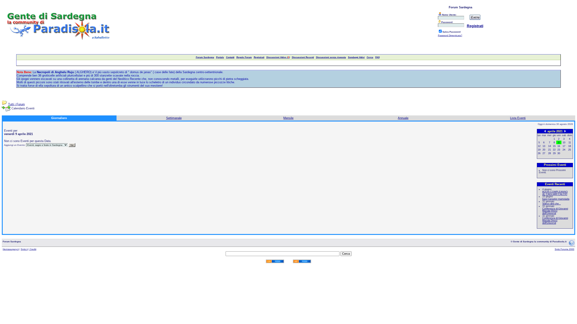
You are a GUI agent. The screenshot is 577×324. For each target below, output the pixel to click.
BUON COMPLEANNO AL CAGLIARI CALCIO (555, 193)
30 (558, 153)
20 (544, 149)
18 (569, 146)
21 (549, 149)
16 (558, 146)
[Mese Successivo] (565, 131)
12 (539, 146)
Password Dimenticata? (450, 35)
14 (549, 146)
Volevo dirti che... (551, 203)
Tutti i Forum (16, 104)
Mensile (288, 118)
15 (554, 146)
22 (554, 149)
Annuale (403, 118)
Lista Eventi (518, 118)
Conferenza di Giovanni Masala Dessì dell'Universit (555, 211)
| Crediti (32, 249)
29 (554, 153)
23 (558, 149)
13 (544, 146)
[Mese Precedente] (545, 131)
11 (569, 142)
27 (544, 153)
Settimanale (174, 118)
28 (549, 153)
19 (539, 149)
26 (539, 153)
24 (564, 149)
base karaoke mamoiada (555, 199)
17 (564, 146)
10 (564, 142)
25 (569, 149)
